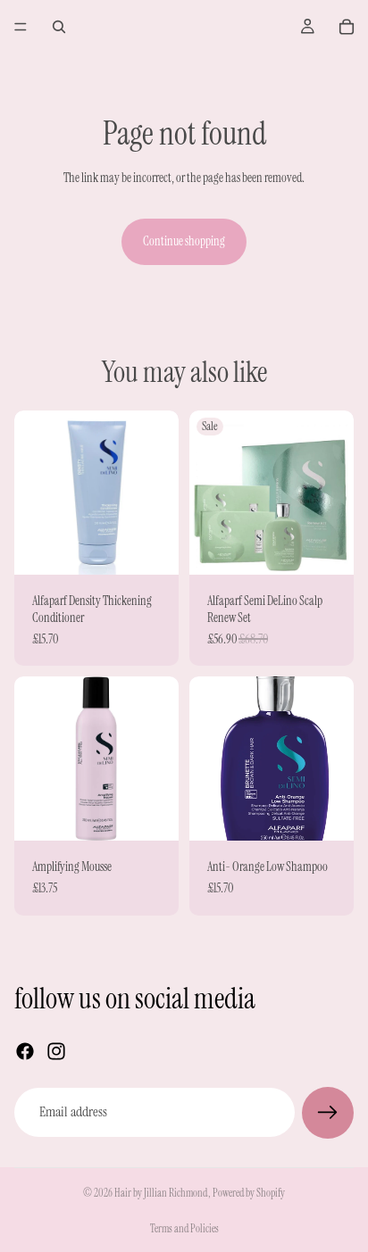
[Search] (59, 26)
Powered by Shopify (249, 1193)
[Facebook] (25, 1051)
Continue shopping (184, 241)
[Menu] (20, 26)
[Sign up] (328, 1113)
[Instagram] (56, 1051)
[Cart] (346, 26)
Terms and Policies (184, 1229)
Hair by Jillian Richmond (161, 1193)
